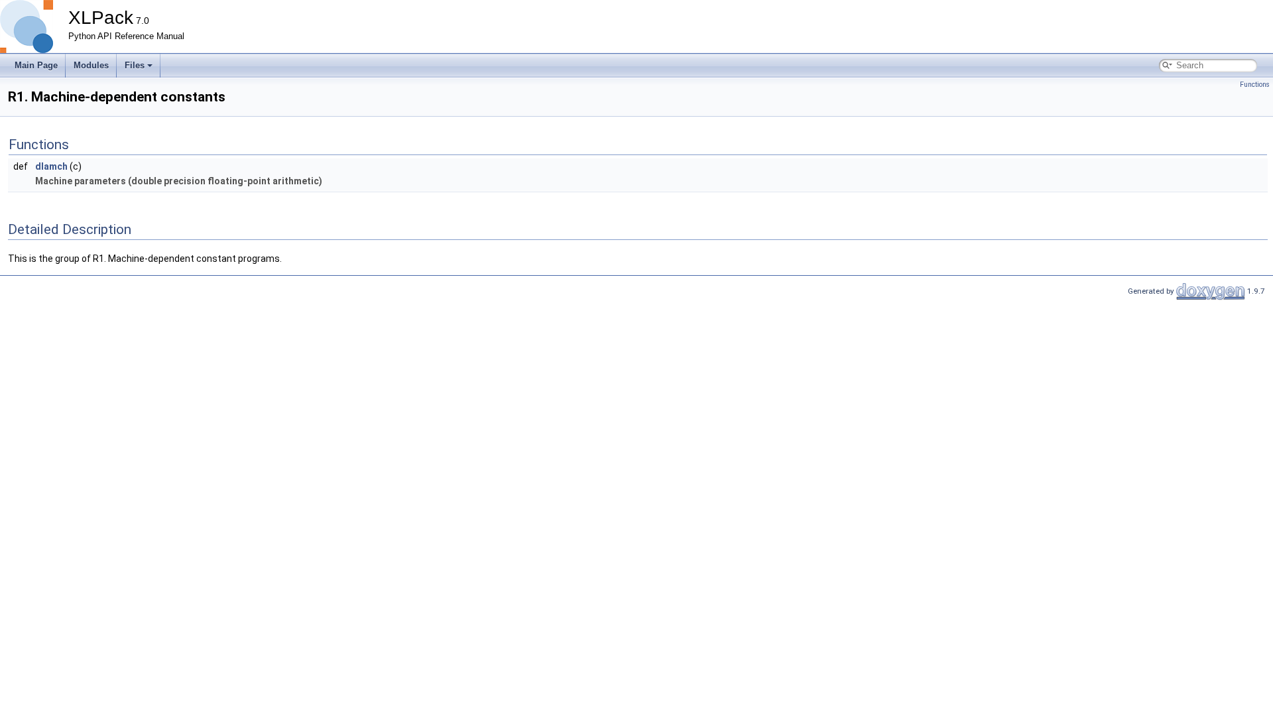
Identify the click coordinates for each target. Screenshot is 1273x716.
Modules (91, 65)
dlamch (51, 166)
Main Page (36, 65)
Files (135, 65)
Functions (1255, 84)
